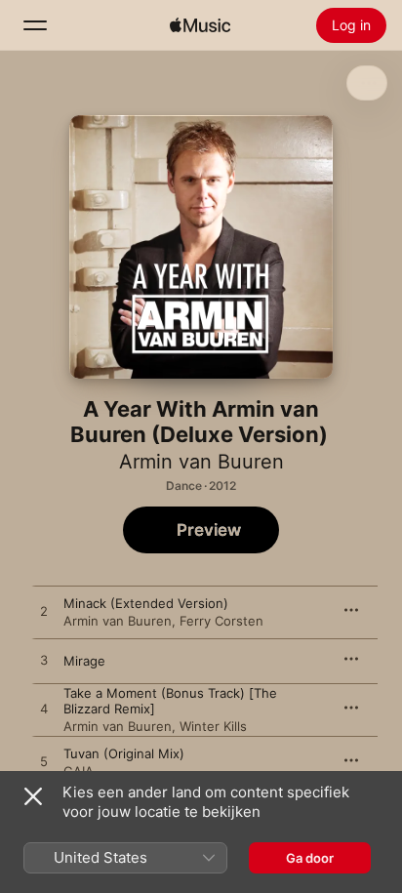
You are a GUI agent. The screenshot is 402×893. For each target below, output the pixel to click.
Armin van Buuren (201, 461)
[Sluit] (33, 796)
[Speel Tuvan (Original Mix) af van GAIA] (43, 762)
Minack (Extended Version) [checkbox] (145, 603)
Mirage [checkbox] (84, 661)
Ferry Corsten (221, 621)
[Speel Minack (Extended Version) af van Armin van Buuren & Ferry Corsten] (43, 612)
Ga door (310, 858)
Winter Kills (213, 726)
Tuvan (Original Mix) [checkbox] (123, 753)
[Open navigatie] (35, 25)
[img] (200, 25)
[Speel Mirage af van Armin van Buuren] (43, 661)
